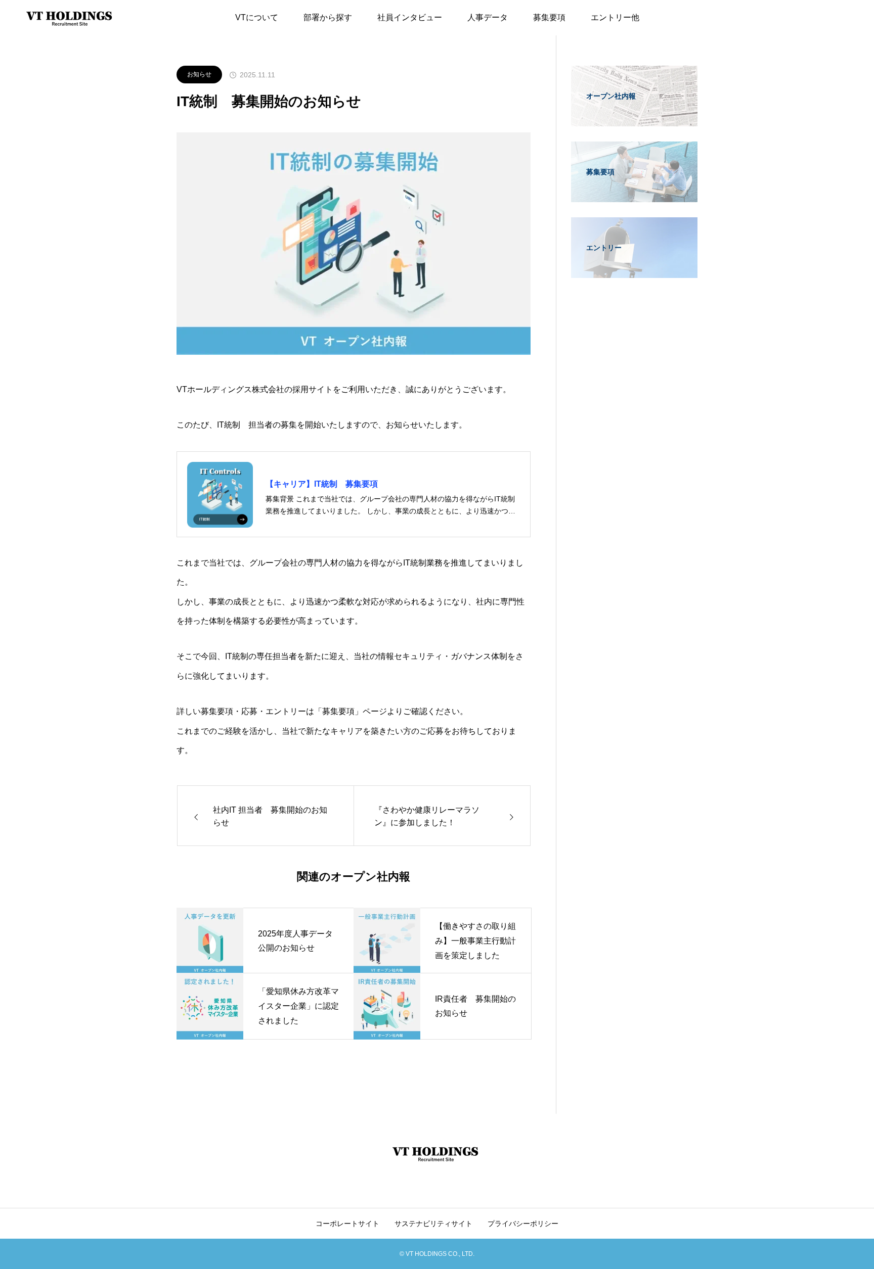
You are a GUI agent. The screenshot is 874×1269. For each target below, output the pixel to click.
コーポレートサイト (347, 1223)
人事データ (487, 17)
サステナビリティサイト (433, 1223)
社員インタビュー (409, 17)
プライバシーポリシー (523, 1223)
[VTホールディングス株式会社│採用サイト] (70, 18)
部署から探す (327, 17)
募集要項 (549, 17)
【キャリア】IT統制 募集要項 (322, 484)
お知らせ (199, 74)
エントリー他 (615, 17)
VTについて (256, 17)
